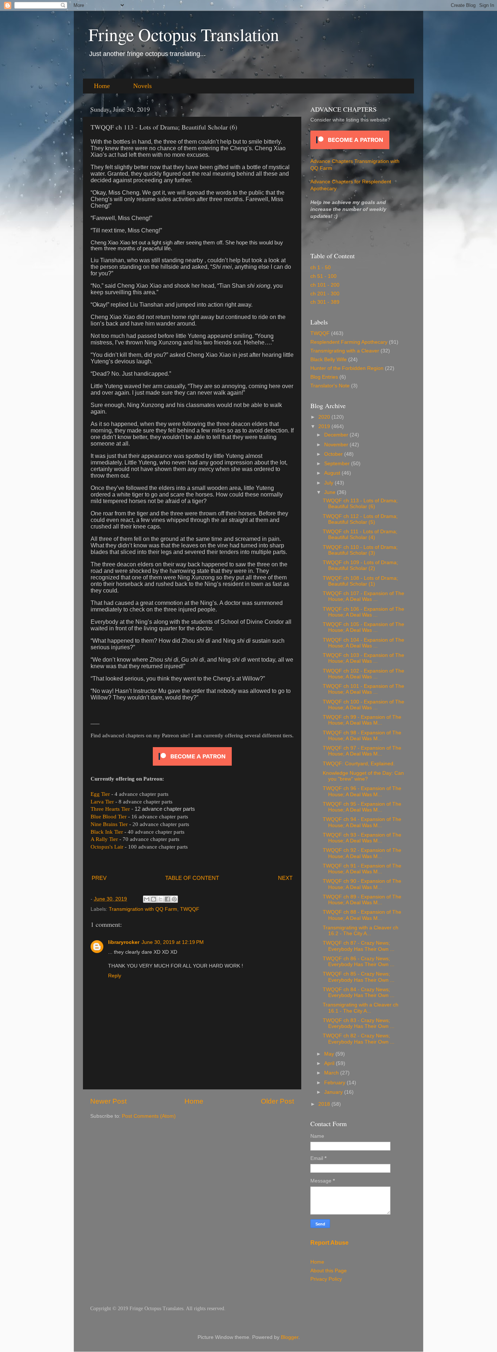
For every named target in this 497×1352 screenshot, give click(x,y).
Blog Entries (324, 377)
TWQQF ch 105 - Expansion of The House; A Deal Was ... (363, 627)
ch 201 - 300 (324, 293)
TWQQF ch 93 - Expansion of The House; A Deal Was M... (362, 837)
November (337, 444)
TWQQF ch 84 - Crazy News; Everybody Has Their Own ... (358, 992)
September (337, 463)
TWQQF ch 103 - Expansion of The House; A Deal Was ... (363, 658)
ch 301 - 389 (324, 302)
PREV (99, 878)
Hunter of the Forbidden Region (346, 368)
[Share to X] (160, 899)
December (337, 435)
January (334, 1092)
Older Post (277, 1101)
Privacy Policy (326, 1279)
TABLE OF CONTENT (192, 878)
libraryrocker (123, 942)
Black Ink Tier (107, 832)
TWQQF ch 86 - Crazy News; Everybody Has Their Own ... (358, 961)
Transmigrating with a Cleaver (344, 351)
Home (102, 85)
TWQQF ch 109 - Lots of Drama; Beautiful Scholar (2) (360, 565)
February (335, 1082)
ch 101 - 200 (324, 285)
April (330, 1063)
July (329, 483)
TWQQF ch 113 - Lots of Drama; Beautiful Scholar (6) (360, 503)
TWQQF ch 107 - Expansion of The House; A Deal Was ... (363, 596)
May (329, 1054)
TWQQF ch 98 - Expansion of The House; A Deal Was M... (362, 735)
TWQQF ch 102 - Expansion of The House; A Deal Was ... (363, 673)
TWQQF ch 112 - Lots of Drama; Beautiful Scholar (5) (360, 519)
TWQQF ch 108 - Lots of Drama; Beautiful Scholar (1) (360, 581)
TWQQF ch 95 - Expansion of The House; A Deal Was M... (362, 807)
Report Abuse (329, 1243)
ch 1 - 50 (320, 267)
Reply (114, 975)
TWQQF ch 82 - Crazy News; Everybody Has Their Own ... (358, 1038)
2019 (324, 426)
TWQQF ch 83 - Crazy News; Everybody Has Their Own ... (358, 1023)
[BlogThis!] (153, 899)
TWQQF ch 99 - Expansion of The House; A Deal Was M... (362, 720)
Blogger (289, 1337)
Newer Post (108, 1101)
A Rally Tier (104, 839)
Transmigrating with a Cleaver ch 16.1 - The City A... (360, 1007)
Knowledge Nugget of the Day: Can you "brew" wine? (363, 776)
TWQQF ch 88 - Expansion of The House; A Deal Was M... (362, 915)
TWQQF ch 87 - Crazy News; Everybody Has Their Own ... (358, 946)
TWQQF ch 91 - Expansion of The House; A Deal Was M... (362, 868)
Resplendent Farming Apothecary (348, 342)
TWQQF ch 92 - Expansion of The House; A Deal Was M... (362, 853)
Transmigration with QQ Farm (143, 909)
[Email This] (146, 899)
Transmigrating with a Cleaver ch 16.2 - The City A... (360, 930)
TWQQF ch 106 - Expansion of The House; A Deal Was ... (363, 612)
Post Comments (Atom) (149, 1116)
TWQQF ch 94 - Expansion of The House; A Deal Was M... (362, 822)
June (330, 492)
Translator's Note (330, 385)
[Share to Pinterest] (174, 899)
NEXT (285, 878)
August (333, 473)
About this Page (328, 1270)
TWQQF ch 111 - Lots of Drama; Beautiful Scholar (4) (360, 534)
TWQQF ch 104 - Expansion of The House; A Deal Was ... (363, 643)
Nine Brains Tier (109, 824)
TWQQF (189, 909)
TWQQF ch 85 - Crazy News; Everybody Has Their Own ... (358, 976)
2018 (324, 1104)
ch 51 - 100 (323, 276)
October (334, 454)
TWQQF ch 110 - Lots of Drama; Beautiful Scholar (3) (360, 550)
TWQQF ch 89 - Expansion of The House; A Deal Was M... (362, 899)
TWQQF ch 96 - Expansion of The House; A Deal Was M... (362, 791)
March (332, 1073)
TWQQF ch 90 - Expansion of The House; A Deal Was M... (362, 884)
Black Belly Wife (328, 359)
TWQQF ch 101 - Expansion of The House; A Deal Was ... (363, 689)
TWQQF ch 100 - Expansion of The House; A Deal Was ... (363, 704)
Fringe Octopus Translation (183, 34)
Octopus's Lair (107, 847)
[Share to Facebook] (167, 899)
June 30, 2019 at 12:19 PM (173, 942)
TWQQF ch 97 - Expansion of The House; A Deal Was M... (362, 751)
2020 (324, 417)
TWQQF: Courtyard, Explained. (359, 763)
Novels (142, 85)
